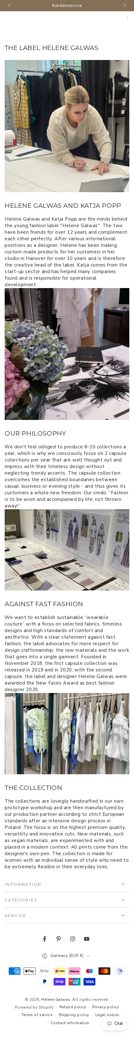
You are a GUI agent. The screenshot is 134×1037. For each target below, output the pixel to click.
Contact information (70, 1022)
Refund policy (73, 1007)
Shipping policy (74, 1014)
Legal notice (107, 1014)
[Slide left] (10, 5)
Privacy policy (105, 1007)
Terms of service (37, 1014)
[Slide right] (124, 5)
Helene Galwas (55, 999)
